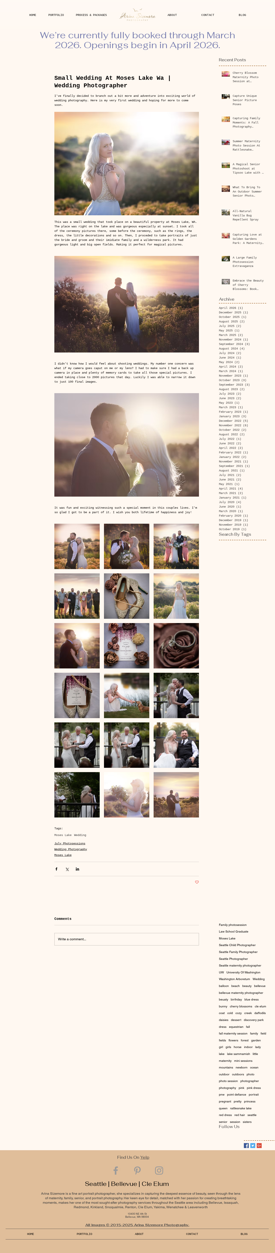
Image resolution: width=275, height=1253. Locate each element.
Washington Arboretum (234, 979)
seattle (252, 1115)
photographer (249, 1081)
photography (227, 1088)
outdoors (238, 1074)
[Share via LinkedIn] (77, 869)
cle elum (260, 1006)
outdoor (224, 1074)
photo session (228, 1081)
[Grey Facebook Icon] (115, 1170)
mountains (226, 1067)
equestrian (236, 1026)
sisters (247, 1122)
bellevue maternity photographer (241, 992)
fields (222, 1040)
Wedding (80, 835)
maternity (225, 1060)
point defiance (236, 1094)
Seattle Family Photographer (238, 952)
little (255, 1054)
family (254, 1033)
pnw (222, 1094)
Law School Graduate (233, 931)
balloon (224, 986)
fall (248, 1026)
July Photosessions (69, 843)
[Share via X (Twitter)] (67, 869)
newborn (242, 1067)
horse (237, 1047)
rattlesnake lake (241, 1108)
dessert (236, 1020)
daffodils (260, 1013)
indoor (248, 1047)
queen (223, 1108)
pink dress (254, 1088)
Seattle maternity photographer (240, 965)
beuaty (223, 999)
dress (222, 1026)
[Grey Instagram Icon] (159, 1170)
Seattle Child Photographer (237, 945)
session (235, 1122)
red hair (239, 1115)
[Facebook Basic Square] (246, 1145)
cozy (238, 1013)
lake (222, 1054)
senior (223, 1122)
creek (248, 1013)
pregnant (225, 1101)
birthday (236, 999)
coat (222, 1013)
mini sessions (243, 1060)
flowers (233, 1040)
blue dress (251, 999)
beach (235, 986)
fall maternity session (233, 1033)
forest (245, 1040)
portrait (254, 1094)
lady (258, 1047)
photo (250, 1074)
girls (228, 1047)
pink (241, 1088)
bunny (223, 1006)
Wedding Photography (70, 849)
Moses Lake (63, 835)
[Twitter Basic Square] (252, 1145)
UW (221, 972)
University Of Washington (243, 972)
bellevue (260, 986)
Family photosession (233, 925)
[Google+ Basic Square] (259, 1145)
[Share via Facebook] (56, 869)
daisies (223, 1020)
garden (256, 1040)
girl (221, 1047)
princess (249, 1101)
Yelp (144, 1157)
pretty (237, 1101)
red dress (225, 1115)
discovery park (254, 1020)
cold (230, 1013)
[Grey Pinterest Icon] (137, 1170)
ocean (254, 1067)
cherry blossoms (241, 1006)
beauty (247, 986)
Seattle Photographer (233, 959)
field (263, 1033)
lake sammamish (238, 1054)
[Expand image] (77, 546)
